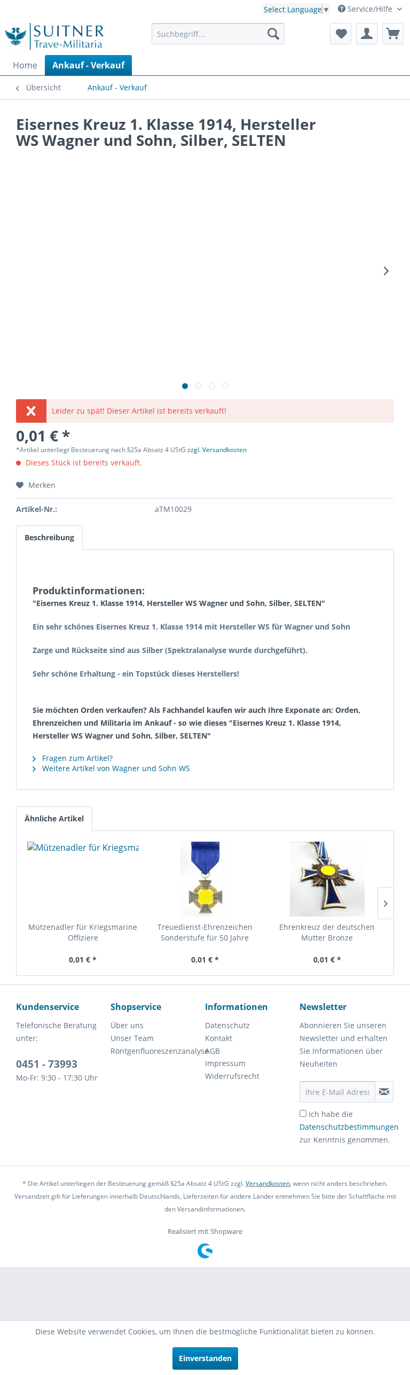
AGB (212, 1051)
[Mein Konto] (366, 33)
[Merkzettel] (340, 33)
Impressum (225, 1063)
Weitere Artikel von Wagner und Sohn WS (115, 768)
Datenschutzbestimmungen (349, 1127)
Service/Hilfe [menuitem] (370, 9)
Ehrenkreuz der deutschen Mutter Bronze (327, 932)
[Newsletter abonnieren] (384, 1091)
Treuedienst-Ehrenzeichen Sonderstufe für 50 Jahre (205, 932)
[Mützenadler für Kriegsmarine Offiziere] (83, 879)
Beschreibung (49, 537)
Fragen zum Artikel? (76, 758)
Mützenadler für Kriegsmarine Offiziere (82, 932)
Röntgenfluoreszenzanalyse (155, 1051)
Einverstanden (205, 1358)
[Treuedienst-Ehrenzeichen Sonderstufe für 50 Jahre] (205, 879)
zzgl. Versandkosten (217, 449)
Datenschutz (227, 1025)
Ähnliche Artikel (54, 818)
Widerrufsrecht (232, 1076)
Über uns (127, 1025)
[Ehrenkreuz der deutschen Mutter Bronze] (327, 879)
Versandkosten (268, 1183)
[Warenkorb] (393, 33)
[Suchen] (273, 33)
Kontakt (218, 1038)
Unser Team (132, 1038)
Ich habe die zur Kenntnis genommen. (349, 1127)
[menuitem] (218, 33)
